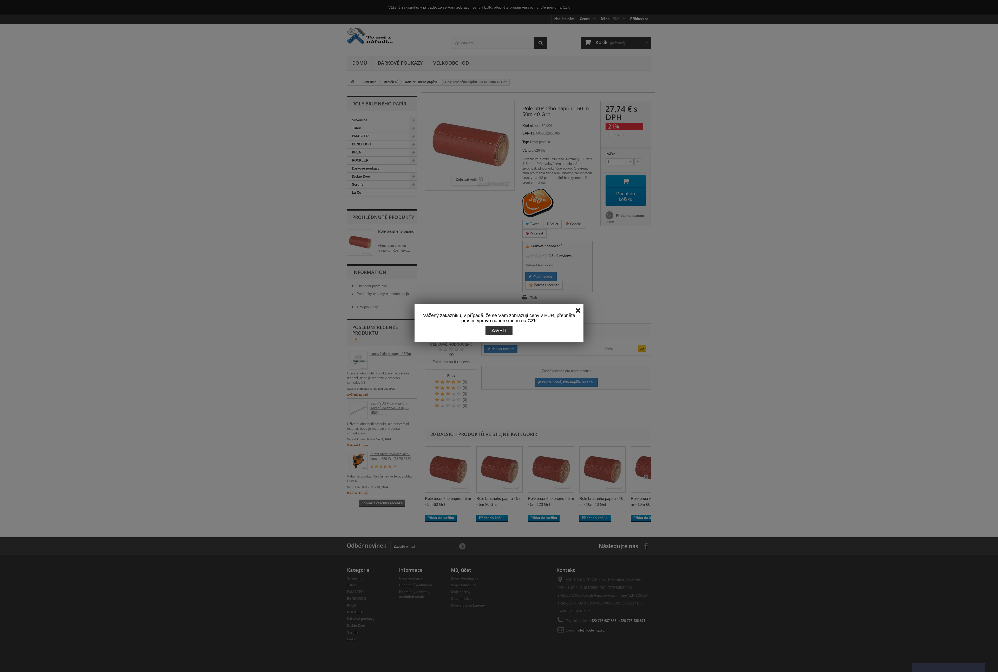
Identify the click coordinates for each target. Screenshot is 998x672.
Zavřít (499, 330)
